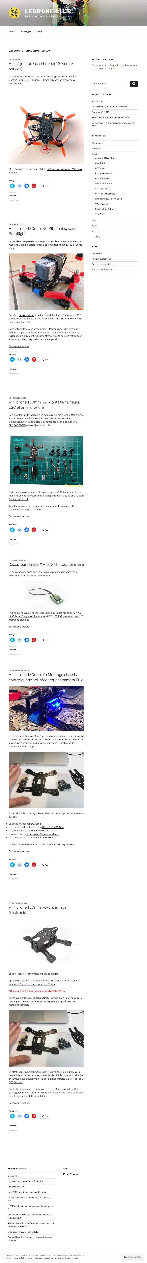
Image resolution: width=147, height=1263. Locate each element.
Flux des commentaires (102, 264)
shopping (96, 236)
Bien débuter (98, 143)
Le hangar (26, 31)
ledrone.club (48, 11)
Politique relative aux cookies (66, 1258)
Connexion (97, 253)
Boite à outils (98, 148)
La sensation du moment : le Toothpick (109, 106)
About (39, 31)
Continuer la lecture (19, 346)
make (94, 154)
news (94, 225)
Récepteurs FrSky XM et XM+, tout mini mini (46, 564)
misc (94, 220)
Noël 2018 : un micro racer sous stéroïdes (111, 117)
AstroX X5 (100, 163)
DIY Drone (100, 168)
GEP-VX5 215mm (103, 183)
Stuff (11, 31)
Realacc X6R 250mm (105, 209)
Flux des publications (101, 259)
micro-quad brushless (105, 193)
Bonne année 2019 (100, 112)
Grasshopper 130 (103, 188)
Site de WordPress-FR (102, 269)
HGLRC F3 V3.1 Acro (53, 827)
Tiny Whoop (100, 214)
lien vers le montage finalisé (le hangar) (38, 973)
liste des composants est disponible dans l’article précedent (43, 844)
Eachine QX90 (42, 998)
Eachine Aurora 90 (104, 173)
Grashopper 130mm (31, 823)
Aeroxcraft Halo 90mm (105, 158)
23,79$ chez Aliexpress (67, 616)
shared (95, 231)
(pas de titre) (97, 101)
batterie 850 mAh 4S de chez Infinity (60, 318)
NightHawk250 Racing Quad (108, 198)
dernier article (26, 315)
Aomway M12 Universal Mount (42, 834)
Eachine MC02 (40, 830)
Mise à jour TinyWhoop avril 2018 (23, 1232)
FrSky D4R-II (49, 837)
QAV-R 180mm (102, 204)
